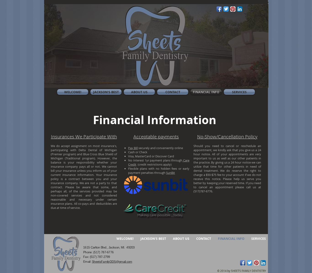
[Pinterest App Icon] (232, 9)
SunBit (170, 173)
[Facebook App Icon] (219, 9)
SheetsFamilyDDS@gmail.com (112, 261)
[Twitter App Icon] (226, 9)
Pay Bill (133, 148)
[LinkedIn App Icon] (239, 9)
